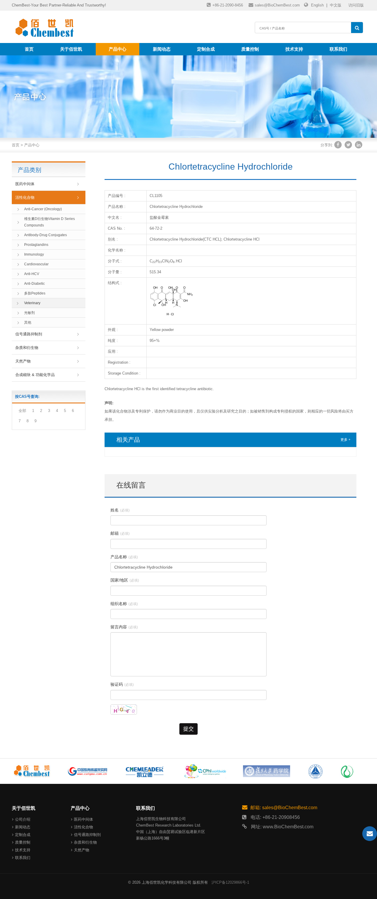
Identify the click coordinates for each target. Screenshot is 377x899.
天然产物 (23, 361)
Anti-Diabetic (34, 284)
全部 (22, 410)
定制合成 (206, 49)
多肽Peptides (34, 293)
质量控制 (250, 49)
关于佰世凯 (71, 49)
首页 (29, 49)
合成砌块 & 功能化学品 (35, 374)
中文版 (335, 5)
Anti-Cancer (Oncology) (43, 209)
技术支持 (294, 49)
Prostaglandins (36, 245)
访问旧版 (356, 5)
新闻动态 (162, 49)
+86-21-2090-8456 (227, 5)
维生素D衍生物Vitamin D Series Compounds (49, 222)
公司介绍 (22, 819)
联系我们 (338, 49)
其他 (27, 322)
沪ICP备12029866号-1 (230, 882)
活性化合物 (24, 197)
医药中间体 (24, 184)
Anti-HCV (31, 274)
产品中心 (117, 49)
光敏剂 (29, 313)
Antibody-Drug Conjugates (45, 235)
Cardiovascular (36, 264)
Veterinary (32, 303)
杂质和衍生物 (26, 347)
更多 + (345, 440)
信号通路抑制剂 (28, 334)
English (317, 5)
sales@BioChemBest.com (277, 5)
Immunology (34, 254)
